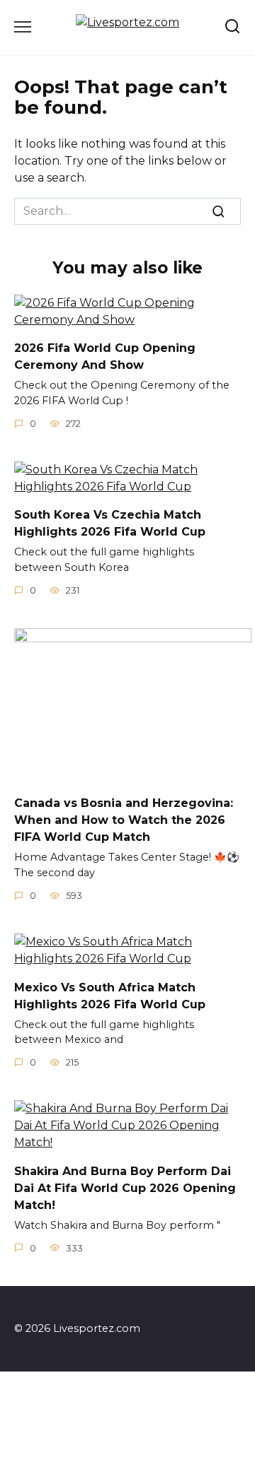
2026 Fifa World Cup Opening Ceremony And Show (105, 356)
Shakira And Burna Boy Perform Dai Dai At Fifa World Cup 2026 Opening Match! (125, 1187)
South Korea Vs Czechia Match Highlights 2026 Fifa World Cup (109, 523)
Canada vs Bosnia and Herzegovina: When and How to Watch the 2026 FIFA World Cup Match (123, 820)
